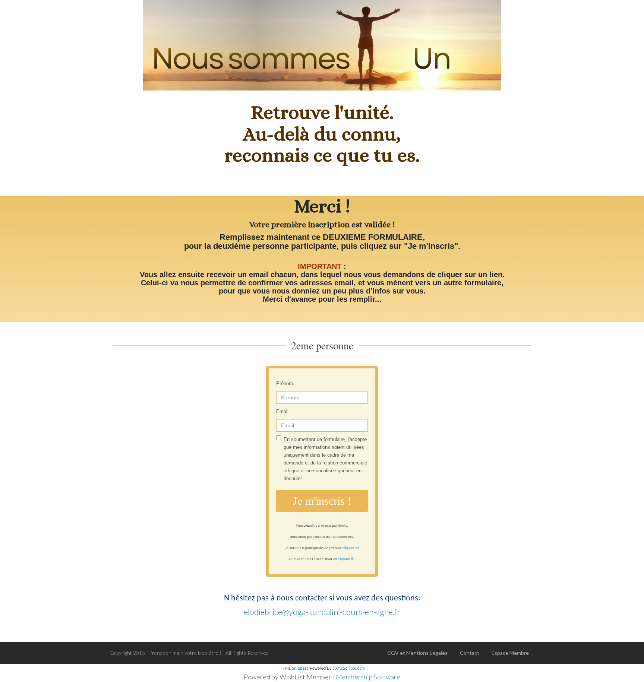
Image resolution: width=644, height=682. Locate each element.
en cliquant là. (344, 559)
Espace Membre (510, 653)
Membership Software (368, 677)
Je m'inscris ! (322, 501)
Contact (469, 653)
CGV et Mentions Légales (417, 653)
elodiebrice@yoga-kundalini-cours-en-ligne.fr (322, 612)
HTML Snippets (294, 668)
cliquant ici (350, 548)
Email (282, 411)
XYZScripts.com (350, 668)
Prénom (284, 383)
